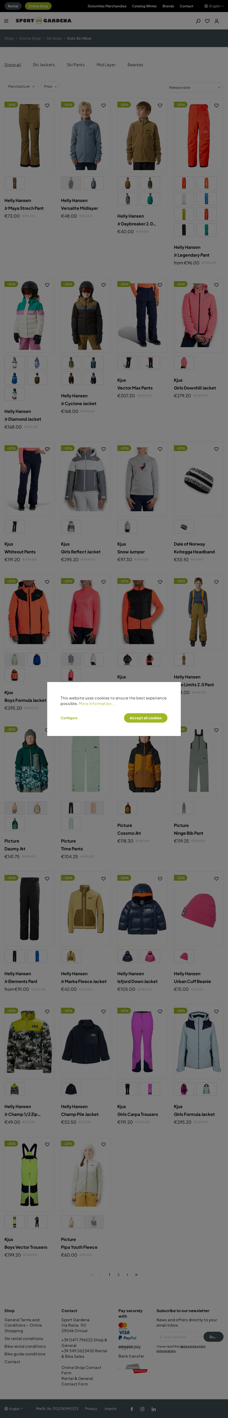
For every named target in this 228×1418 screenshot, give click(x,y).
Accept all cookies (146, 717)
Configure (69, 718)
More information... (97, 703)
